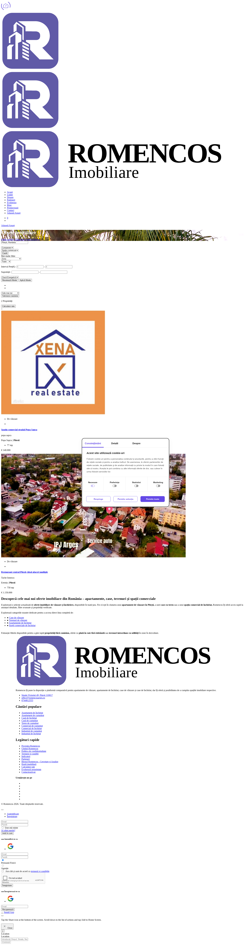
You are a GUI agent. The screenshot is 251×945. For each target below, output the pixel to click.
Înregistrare (7, 885)
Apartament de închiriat (32, 713)
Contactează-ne (28, 772)
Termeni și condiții (29, 754)
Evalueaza (11, 202)
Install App (9, 912)
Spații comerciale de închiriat (22, 625)
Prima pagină (7, 239)
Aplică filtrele (25, 280)
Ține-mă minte (11, 828)
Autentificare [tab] (13, 814)
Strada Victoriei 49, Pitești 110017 (37, 695)
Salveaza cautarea (10, 296)
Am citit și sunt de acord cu (27, 871)
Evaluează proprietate (31, 769)
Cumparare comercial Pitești (27, 239)
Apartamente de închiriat (20, 623)
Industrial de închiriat (31, 733)
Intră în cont (7, 833)
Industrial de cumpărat (31, 731)
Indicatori (25, 756)
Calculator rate (8, 306)
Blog (9, 205)
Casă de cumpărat (29, 720)
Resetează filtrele (9, 280)
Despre (10, 197)
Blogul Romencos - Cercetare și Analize (39, 761)
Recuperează (7, 909)
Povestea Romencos (30, 746)
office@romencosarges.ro (33, 698)
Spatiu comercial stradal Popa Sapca (19, 429)
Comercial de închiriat (31, 728)
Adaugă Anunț (13, 213)
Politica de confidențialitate (33, 751)
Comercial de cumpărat (32, 726)
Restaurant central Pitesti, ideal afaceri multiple (24, 572)
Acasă (10, 192)
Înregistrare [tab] (12, 816)
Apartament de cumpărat (32, 715)
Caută (4, 253)
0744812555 (27, 700)
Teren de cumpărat (29, 723)
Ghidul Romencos (29, 748)
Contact (10, 210)
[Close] (2, 809)
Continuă (6, 942)
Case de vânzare (16, 617)
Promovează (12, 208)
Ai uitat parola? (8, 830)
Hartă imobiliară (28, 764)
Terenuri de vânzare (18, 620)
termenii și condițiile (40, 871)
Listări (10, 194)
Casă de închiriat (29, 718)
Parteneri (11, 200)
